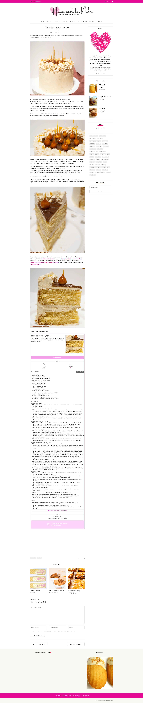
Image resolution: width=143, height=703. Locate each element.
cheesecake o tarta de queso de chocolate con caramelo (44, 262)
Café (99, 141)
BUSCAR (100, 191)
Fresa (91, 154)
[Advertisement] (57, 544)
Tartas (48, 21)
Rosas (97, 172)
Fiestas (91, 21)
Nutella (98, 167)
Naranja (98, 164)
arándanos (92, 138)
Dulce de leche (93, 151)
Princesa (105, 169)
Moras (91, 164)
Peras (103, 167)
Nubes (103, 164)
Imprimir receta (61, 32)
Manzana (92, 159)
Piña (108, 167)
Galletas (64, 21)
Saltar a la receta (53, 32)
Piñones (92, 169)
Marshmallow (105, 159)
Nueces (92, 167)
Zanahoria (92, 175)
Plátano (98, 169)
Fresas (96, 154)
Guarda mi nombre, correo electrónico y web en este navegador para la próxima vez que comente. (54, 631)
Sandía (102, 172)
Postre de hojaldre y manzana (74, 591)
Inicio (42, 21)
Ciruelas (106, 146)
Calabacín (105, 141)
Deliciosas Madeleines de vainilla (103, 86)
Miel (105, 162)
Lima (108, 154)
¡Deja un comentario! (56, 525)
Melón (99, 162)
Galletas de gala (35, 590)
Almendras (102, 135)
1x (77, 371)
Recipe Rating (34, 602)
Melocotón (93, 162)
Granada (103, 154)
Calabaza (92, 143)
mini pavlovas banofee (36, 264)
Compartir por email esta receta (58, 510)
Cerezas (92, 146)
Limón (91, 156)
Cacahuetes (93, 141)
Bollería (56, 21)
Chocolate (99, 146)
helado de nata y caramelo (47, 258)
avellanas (100, 138)
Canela (98, 143)
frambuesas (102, 151)
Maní (98, 159)
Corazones (93, 149)
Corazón (100, 149)
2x (80, 371)
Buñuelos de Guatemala (56, 590)
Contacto (99, 21)
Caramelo (33, 558)
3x (82, 371)
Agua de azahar (93, 135)
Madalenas (98, 156)
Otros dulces (74, 21)
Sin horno (84, 21)
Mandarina (105, 156)
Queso (91, 172)
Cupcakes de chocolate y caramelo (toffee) (70, 258)
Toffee (39, 558)
